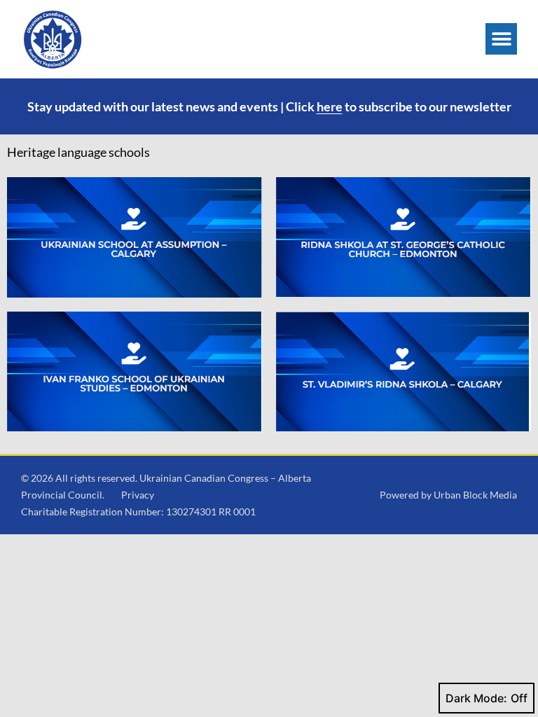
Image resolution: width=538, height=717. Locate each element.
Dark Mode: (476, 698)
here (330, 106)
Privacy (137, 495)
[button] (501, 39)
